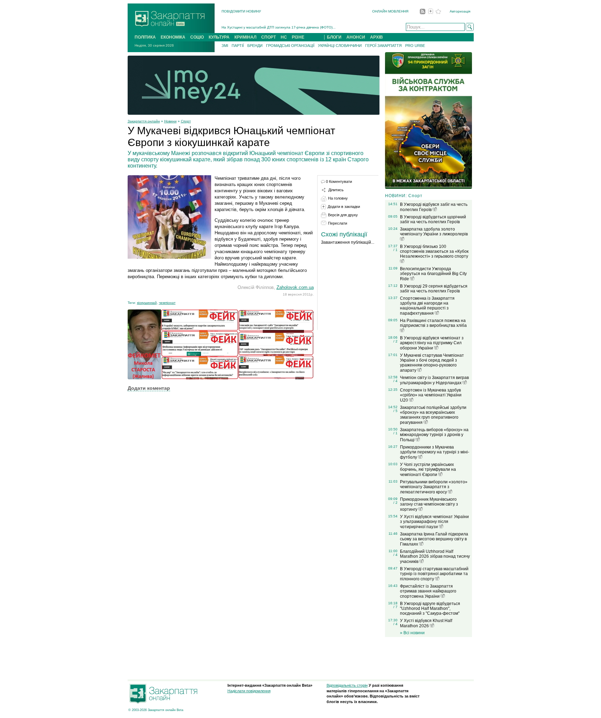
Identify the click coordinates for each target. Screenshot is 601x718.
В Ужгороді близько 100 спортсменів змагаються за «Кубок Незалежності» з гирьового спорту (434, 251)
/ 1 (395, 250)
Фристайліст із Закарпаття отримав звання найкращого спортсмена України (428, 591)
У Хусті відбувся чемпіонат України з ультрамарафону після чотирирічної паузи (434, 521)
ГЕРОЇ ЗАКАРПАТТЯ (383, 45)
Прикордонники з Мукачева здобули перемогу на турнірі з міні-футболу (434, 452)
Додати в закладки (344, 206)
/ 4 (395, 381)
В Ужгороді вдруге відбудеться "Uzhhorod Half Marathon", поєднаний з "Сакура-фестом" (430, 608)
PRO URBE (415, 45)
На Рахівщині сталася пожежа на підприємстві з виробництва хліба (433, 323)
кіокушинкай (147, 303)
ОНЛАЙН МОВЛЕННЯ (390, 11)
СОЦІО (197, 37)
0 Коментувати (339, 181)
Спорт (186, 121)
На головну (338, 198)
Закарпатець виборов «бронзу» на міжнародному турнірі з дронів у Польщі (434, 434)
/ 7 (395, 607)
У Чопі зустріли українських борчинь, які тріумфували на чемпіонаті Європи (428, 469)
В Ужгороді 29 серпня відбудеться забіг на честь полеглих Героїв (433, 288)
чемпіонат (167, 303)
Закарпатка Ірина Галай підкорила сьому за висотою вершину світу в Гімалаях (434, 539)
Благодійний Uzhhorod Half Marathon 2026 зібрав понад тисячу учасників (435, 556)
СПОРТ (268, 37)
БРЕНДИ (255, 45)
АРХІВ (376, 37)
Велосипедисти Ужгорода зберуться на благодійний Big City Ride (433, 273)
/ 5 (395, 411)
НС (284, 37)
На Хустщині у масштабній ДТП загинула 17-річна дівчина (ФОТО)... (279, 25)
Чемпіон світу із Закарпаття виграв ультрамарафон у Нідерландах (434, 380)
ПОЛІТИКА (145, 37)
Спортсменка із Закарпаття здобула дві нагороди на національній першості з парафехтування (427, 306)
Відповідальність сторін (347, 685)
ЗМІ (225, 45)
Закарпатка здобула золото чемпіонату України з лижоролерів (434, 231)
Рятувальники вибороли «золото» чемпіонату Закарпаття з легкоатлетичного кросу (433, 486)
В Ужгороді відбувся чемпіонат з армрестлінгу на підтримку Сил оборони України (432, 343)
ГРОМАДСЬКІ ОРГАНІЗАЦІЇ (290, 45)
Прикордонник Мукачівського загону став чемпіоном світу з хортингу (429, 504)
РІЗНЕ (298, 37)
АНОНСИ (355, 37)
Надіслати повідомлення (249, 691)
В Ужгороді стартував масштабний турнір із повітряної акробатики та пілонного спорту (434, 573)
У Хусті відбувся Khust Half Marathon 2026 (426, 623)
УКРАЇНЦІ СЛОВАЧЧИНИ (340, 45)
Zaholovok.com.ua (295, 287)
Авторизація (460, 11)
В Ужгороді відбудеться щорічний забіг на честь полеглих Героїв (433, 219)
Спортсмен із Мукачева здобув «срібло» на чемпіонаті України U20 (431, 395)
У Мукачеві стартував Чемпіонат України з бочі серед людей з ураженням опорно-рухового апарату (432, 363)
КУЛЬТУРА (219, 37)
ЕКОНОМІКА (173, 37)
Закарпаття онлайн (144, 121)
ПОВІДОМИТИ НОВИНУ (241, 11)
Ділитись (336, 190)
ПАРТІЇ (238, 45)
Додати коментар (149, 388)
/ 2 (395, 341)
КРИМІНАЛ (245, 37)
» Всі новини (412, 632)
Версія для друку (343, 215)
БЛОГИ (334, 37)
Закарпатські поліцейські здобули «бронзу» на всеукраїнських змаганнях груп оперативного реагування (433, 415)
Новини (170, 121)
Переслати (337, 223)
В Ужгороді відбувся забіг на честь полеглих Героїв (433, 207)
